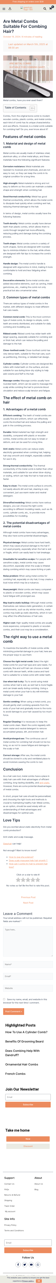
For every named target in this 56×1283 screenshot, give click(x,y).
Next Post (28, 903)
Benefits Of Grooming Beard (24, 1041)
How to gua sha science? (21, 857)
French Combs (15, 1073)
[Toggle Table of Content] (31, 108)
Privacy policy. (28, 1281)
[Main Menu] (4, 9)
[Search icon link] (45, 9)
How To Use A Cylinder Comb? (26, 1032)
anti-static (44, 782)
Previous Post (28, 897)
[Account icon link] (9, 8)
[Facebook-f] (18, 1264)
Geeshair (7, 843)
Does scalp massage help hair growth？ (28, 860)
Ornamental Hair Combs (21, 1064)
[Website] (28, 989)
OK (39, 1281)
